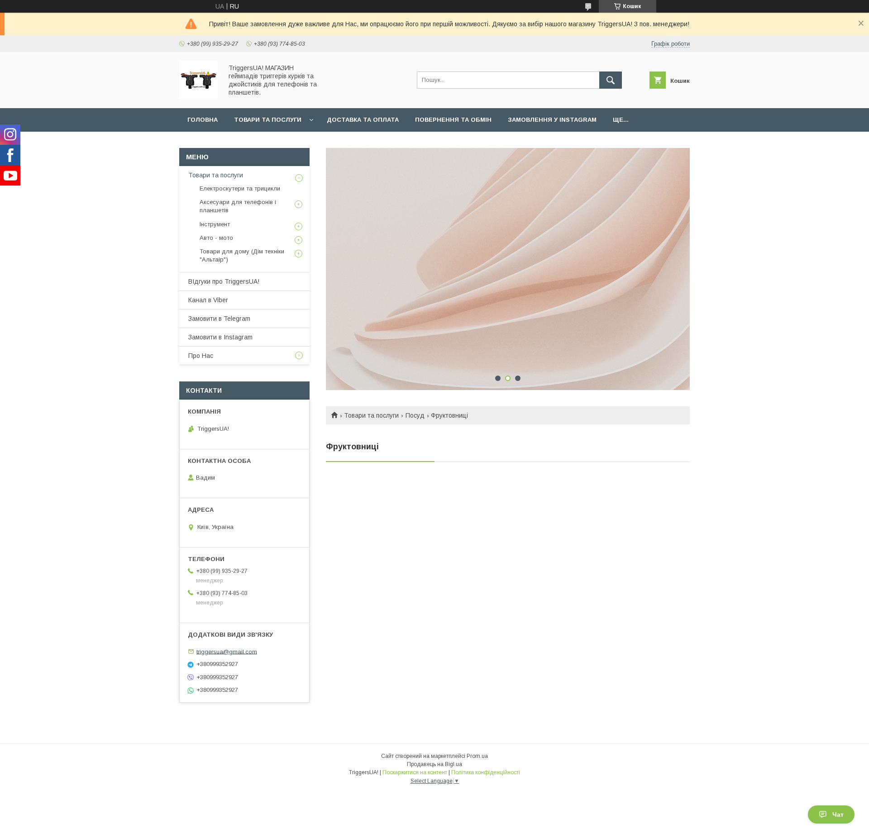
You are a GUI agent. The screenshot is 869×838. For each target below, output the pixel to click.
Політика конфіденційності (485, 772)
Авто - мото (216, 237)
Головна (202, 119)
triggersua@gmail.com (226, 651)
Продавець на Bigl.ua (434, 764)
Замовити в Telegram (219, 318)
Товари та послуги (267, 119)
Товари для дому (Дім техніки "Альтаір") (242, 255)
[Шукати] (610, 80)
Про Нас (200, 355)
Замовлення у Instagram (552, 119)
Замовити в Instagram (220, 337)
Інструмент (215, 224)
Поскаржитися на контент (414, 772)
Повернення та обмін (453, 119)
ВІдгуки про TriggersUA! (223, 281)
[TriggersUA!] (198, 96)
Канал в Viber (208, 300)
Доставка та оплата (363, 119)
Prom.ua (477, 756)
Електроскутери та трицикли (240, 188)
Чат (838, 814)
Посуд (415, 415)
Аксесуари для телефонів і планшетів (238, 206)
